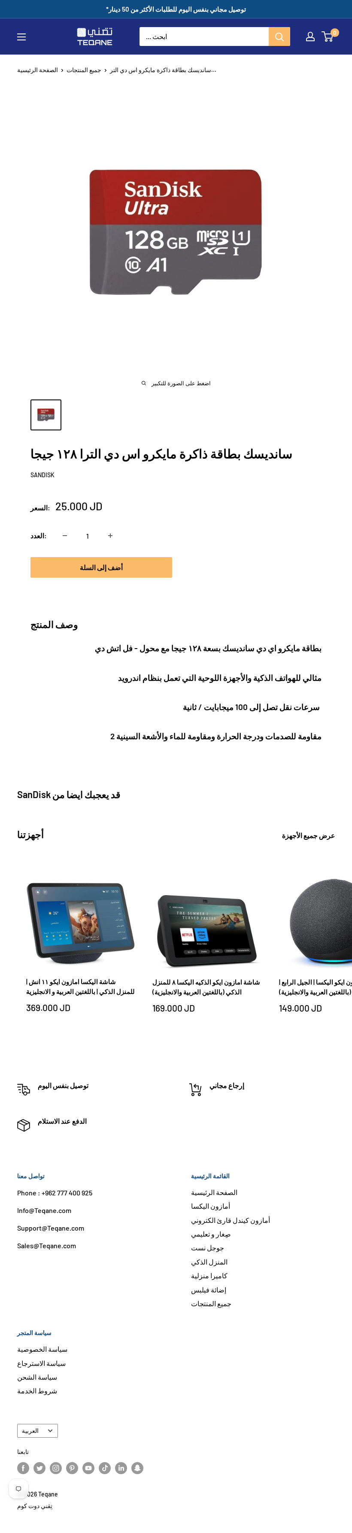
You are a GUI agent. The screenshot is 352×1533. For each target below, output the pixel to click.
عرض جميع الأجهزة (309, 835)
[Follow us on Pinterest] (72, 1468)
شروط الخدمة (37, 1391)
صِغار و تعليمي (211, 1234)
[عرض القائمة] (21, 37)
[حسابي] (310, 36)
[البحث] (279, 36)
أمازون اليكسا (210, 1206)
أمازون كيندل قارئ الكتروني (230, 1220)
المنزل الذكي (209, 1262)
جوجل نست (207, 1247)
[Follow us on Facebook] (23, 1468)
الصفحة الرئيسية (37, 69)
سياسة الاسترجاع (41, 1363)
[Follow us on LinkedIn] (121, 1468)
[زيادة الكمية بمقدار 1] (110, 536)
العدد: (38, 535)
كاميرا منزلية (209, 1275)
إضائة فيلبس (208, 1290)
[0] (327, 36)
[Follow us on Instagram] (56, 1468)
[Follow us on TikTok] (105, 1468)
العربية (30, 1430)
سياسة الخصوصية (42, 1349)
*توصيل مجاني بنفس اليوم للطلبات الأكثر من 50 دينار (176, 9)
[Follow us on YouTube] (88, 1468)
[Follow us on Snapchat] (137, 1468)
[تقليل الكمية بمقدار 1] (65, 536)
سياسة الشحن (37, 1377)
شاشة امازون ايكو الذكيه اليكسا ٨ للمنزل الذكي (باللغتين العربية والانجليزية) (206, 987)
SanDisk (42, 474)
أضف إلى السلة (101, 567)
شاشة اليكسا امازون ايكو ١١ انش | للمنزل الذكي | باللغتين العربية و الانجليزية (80, 986)
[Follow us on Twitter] (39, 1468)
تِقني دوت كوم (34, 1505)
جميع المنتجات (84, 69)
